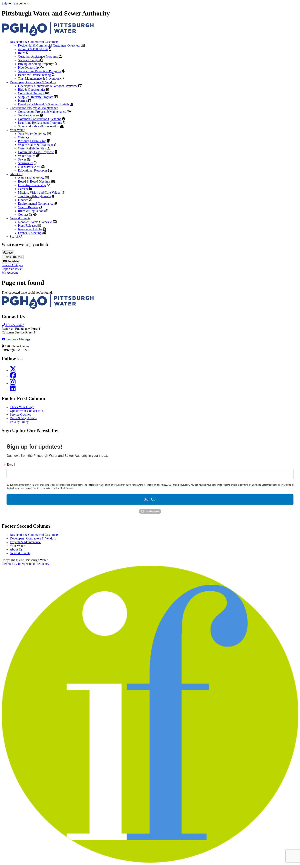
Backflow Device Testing (34, 75)
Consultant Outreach (31, 93)
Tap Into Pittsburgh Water (34, 196)
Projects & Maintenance (25, 542)
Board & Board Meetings (34, 181)
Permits (23, 100)
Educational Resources (32, 170)
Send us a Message (17, 339)
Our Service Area (29, 166)
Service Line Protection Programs (39, 71)
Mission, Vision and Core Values (39, 192)
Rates (21, 53)
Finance (23, 200)
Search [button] (14, 236)
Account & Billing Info (33, 49)
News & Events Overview (35, 222)
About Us (16, 174)
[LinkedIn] (13, 389)
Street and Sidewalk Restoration (38, 126)
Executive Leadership (32, 185)
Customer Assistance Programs (38, 56)
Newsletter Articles (30, 229)
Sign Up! (150, 499)
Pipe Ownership (28, 67)
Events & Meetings (30, 233)
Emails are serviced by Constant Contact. (53, 487)
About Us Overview (31, 177)
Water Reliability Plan (32, 148)
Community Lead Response (36, 152)
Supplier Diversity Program (35, 97)
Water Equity (26, 155)
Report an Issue (12, 269)
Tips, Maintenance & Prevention (39, 78)
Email (11, 464)
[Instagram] (13, 383)
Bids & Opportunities (32, 89)
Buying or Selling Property (35, 64)
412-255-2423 (14, 325)
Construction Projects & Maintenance (34, 108)
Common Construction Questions (39, 119)
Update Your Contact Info (26, 410)
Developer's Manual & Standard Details (43, 104)
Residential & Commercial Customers (34, 41)
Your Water (17, 130)
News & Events (20, 218)
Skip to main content (15, 3)
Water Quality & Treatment (35, 144)
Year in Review (28, 207)
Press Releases (27, 225)
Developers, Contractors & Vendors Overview (48, 86)
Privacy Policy (19, 422)
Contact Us (25, 214)
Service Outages (28, 115)
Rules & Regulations (31, 211)
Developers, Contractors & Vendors (33, 82)
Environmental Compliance (35, 203)
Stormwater (25, 163)
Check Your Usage (22, 407)
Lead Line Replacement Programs (40, 122)
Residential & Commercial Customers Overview (49, 45)
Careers (23, 189)
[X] (13, 370)
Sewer (22, 159)
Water (22, 137)
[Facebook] (13, 376)
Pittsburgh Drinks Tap (32, 141)
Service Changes (29, 60)
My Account (10, 272)
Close (9, 252)
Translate (13, 261)
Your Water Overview (32, 133)
